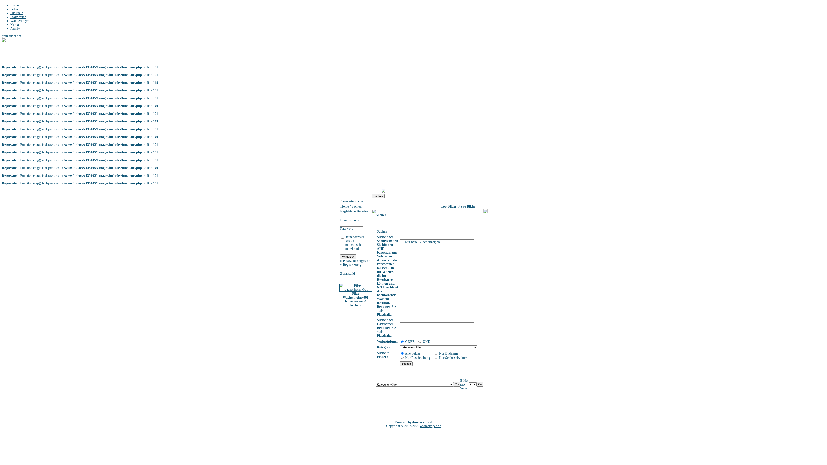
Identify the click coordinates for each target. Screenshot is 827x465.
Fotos (14, 9)
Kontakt (15, 24)
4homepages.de (430, 426)
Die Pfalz (16, 13)
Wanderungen (19, 21)
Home (14, 5)
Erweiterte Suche (351, 201)
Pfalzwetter (18, 17)
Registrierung (352, 265)
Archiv (15, 28)
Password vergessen (356, 261)
